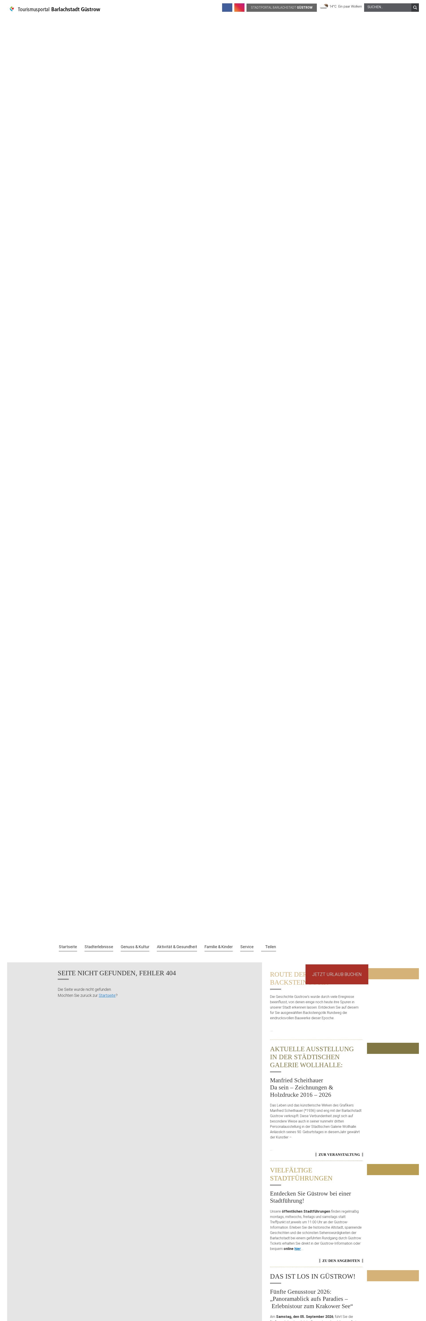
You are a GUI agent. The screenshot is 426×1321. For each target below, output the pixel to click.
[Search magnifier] (415, 7)
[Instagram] (239, 7)
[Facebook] (227, 7)
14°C (333, 6)
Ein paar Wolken (350, 6)
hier (297, 1249)
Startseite (107, 995)
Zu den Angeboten (341, 1261)
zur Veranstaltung (339, 1154)
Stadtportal (281, 7)
